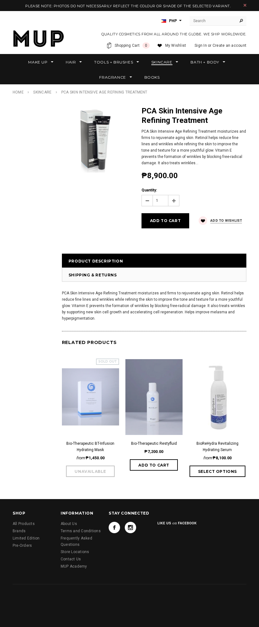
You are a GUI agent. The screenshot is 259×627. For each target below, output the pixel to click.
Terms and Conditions (81, 531)
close (245, 5)
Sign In (201, 45)
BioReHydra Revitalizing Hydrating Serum (217, 446)
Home (18, 92)
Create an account (229, 45)
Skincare (42, 92)
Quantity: (149, 190)
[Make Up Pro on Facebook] (114, 527)
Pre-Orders (22, 545)
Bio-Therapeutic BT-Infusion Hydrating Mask (90, 446)
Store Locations (75, 552)
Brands (19, 531)
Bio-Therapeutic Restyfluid (154, 443)
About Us (69, 523)
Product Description (96, 261)
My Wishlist (175, 45)
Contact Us (71, 559)
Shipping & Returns (93, 275)
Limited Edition (26, 538)
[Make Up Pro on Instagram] (130, 527)
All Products (24, 523)
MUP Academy (74, 566)
